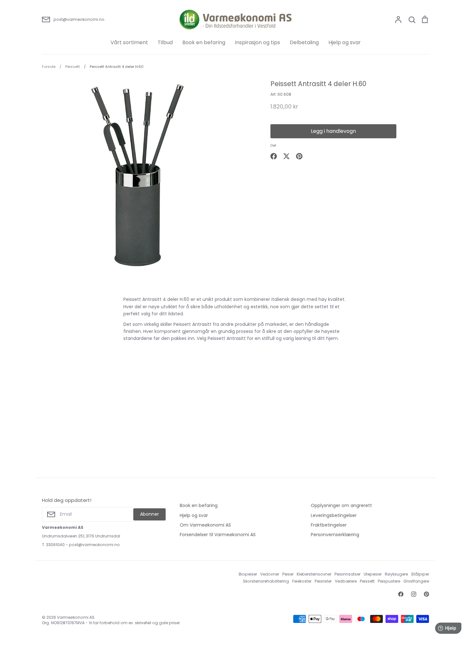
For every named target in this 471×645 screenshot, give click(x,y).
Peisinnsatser (347, 574)
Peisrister (323, 581)
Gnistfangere (416, 581)
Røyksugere (396, 574)
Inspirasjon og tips (257, 42)
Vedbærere (346, 581)
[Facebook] (400, 594)
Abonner (149, 514)
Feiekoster (301, 581)
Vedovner (269, 574)
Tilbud (165, 42)
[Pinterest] (426, 594)
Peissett (367, 581)
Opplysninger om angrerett (341, 505)
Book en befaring (203, 42)
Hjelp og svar (344, 42)
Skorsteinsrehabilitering (266, 581)
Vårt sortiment (129, 42)
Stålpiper (420, 574)
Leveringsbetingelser (334, 515)
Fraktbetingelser (329, 525)
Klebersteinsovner (314, 574)
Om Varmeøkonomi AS (205, 525)
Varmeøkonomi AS (76, 617)
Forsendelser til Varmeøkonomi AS (218, 534)
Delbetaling (304, 42)
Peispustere (389, 581)
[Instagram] (413, 594)
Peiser (287, 574)
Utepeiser (373, 574)
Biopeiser (248, 574)
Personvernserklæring (335, 534)
